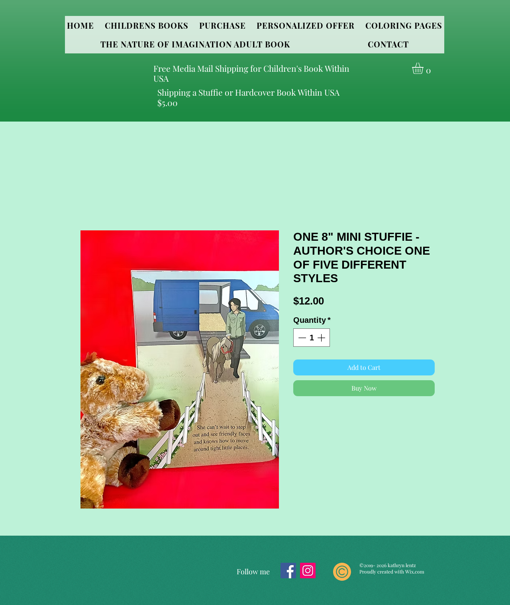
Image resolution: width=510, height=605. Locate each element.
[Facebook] (288, 570)
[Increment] (322, 337)
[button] (146, 25)
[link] (424, 68)
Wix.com (414, 571)
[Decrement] (301, 337)
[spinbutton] (311, 337)
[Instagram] (308, 570)
